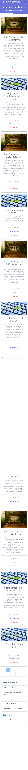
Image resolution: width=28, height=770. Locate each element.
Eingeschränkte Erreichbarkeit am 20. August (14, 96)
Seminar (14, 68)
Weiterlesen (14, 71)
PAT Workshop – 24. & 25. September (14, 38)
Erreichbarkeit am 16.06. (14, 645)
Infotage (14, 562)
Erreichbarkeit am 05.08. (14, 212)
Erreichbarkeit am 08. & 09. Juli (14, 319)
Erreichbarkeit (14, 123)
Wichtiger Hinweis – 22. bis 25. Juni (14, 589)
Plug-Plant (10, 2)
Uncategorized (14, 501)
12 (14, 674)
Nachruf (14, 476)
